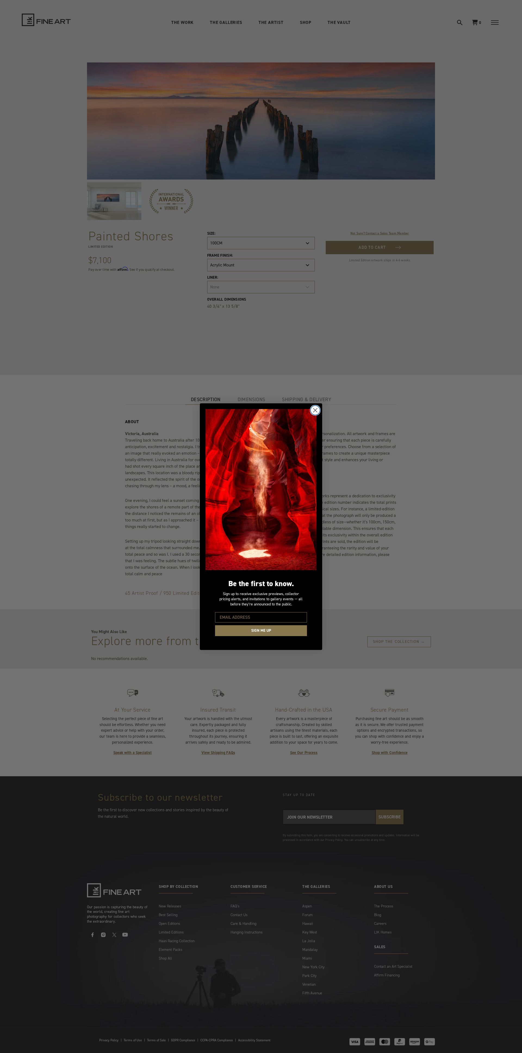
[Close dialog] (315, 410)
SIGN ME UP (261, 630)
